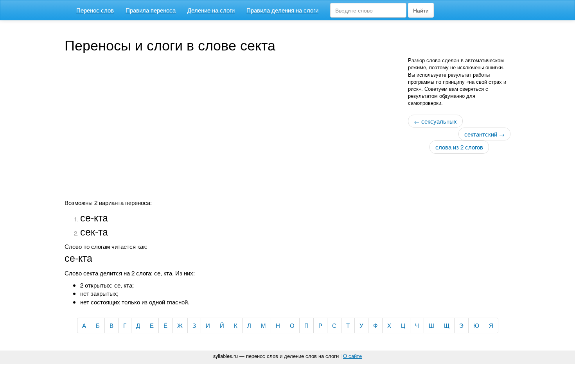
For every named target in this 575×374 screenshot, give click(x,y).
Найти (421, 10)
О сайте (352, 356)
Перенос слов (95, 10)
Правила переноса (151, 10)
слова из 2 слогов (459, 147)
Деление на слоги (211, 10)
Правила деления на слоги (282, 10)
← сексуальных (435, 121)
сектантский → (484, 134)
